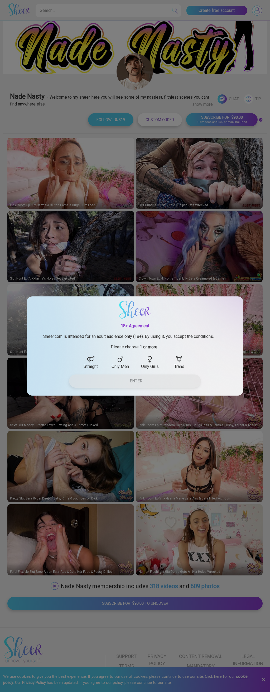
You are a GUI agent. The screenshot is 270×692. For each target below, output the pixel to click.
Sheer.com (52, 336)
